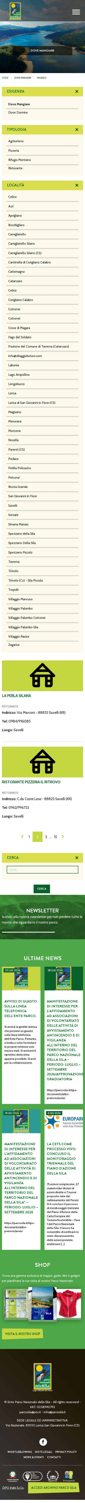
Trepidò (13, 590)
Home (5, 77)
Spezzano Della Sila (22, 543)
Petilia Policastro (19, 468)
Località (15, 185)
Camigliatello (17, 234)
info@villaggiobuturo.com (25, 356)
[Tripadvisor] (52, 1476)
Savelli (12, 505)
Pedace (13, 459)
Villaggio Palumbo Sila (23, 627)
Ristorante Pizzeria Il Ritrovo (31, 782)
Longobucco (16, 384)
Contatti (54, 1457)
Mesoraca (14, 421)
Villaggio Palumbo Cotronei (26, 618)
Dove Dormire (18, 112)
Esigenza (15, 91)
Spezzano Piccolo (20, 552)
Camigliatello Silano (21, 243)
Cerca (13, 857)
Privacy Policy (66, 1452)
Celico (12, 197)
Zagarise (14, 645)
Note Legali (43, 1452)
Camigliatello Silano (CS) (25, 253)
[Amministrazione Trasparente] (13, 1476)
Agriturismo (16, 141)
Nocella (13, 440)
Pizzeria (13, 150)
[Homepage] (14, 14)
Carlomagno (16, 271)
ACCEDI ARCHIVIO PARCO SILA (53, 1487)
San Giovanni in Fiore (22, 496)
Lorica (12, 393)
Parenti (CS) (16, 449)
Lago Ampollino (19, 375)
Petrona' (14, 477)
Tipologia (16, 129)
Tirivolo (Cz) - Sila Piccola (25, 580)
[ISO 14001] (32, 1476)
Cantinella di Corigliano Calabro (29, 262)
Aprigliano (15, 215)
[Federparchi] (69, 1476)
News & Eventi (34, 1457)
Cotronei (14, 309)
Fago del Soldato (19, 337)
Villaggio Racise (18, 636)
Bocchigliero (16, 225)
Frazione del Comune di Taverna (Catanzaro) (38, 346)
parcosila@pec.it (30, 1412)
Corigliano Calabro (20, 300)
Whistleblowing (20, 1452)
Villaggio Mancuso (20, 599)
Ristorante (15, 168)
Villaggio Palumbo (20, 608)
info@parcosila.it (55, 1412)
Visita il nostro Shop (22, 1334)
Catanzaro (15, 281)
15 (55, 836)
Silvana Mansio (18, 524)
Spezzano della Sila (21, 533)
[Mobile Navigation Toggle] (76, 12)
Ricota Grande (18, 487)
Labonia (13, 365)
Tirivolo (13, 571)
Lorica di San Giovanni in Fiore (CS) (31, 403)
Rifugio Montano (19, 160)
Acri (10, 206)
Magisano (14, 412)
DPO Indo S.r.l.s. (13, 1488)
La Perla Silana (16, 695)
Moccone (14, 431)
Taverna (13, 562)
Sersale (13, 515)
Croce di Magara (19, 328)
